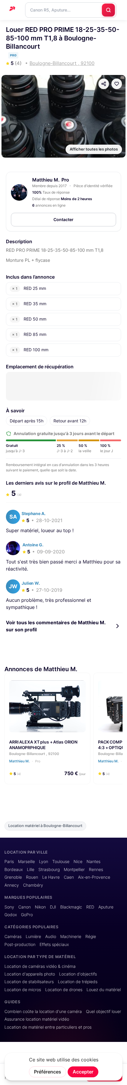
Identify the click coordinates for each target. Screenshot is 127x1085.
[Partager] (103, 84)
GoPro (27, 914)
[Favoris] (116, 84)
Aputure (105, 907)
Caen (69, 877)
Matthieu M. (46, 180)
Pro (37, 761)
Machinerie (70, 936)
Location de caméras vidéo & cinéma (40, 966)
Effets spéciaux (54, 944)
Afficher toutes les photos (94, 149)
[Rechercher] (108, 10)
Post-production (19, 944)
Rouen (32, 877)
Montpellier (74, 869)
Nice (78, 861)
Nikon (40, 907)
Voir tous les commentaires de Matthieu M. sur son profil (56, 626)
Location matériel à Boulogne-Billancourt (45, 825)
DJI (53, 907)
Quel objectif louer (103, 1011)
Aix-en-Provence (94, 877)
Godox (10, 914)
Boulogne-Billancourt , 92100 (34, 753)
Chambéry (33, 885)
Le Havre (51, 877)
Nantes (93, 861)
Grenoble (13, 877)
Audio (50, 936)
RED (90, 907)
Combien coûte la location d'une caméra (43, 1011)
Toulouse (60, 861)
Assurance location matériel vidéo (36, 1019)
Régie (90, 936)
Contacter (63, 219)
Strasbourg (49, 869)
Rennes (96, 869)
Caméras (13, 936)
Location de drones (63, 989)
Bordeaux (13, 869)
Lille (30, 869)
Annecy (11, 885)
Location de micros (22, 989)
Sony (9, 907)
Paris (9, 861)
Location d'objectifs (78, 974)
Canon (24, 907)
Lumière (33, 936)
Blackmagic (71, 907)
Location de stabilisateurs (29, 981)
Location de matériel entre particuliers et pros (48, 1027)
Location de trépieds (77, 981)
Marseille (26, 861)
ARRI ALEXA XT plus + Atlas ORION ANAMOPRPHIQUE (43, 744)
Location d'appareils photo (29, 974)
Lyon (43, 861)
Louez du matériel (104, 989)
